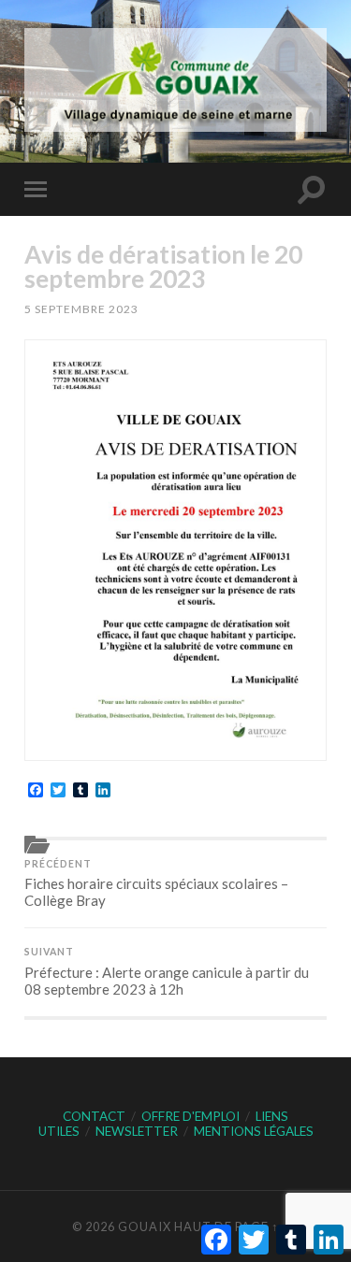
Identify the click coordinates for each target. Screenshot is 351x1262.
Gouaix (144, 1226)
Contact (94, 1116)
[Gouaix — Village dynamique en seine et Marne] (175, 80)
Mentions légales (254, 1131)
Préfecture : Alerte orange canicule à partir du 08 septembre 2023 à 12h (166, 971)
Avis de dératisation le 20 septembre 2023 (163, 266)
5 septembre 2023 (81, 309)
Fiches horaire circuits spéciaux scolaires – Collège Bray (156, 884)
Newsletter (136, 1131)
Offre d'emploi (190, 1116)
